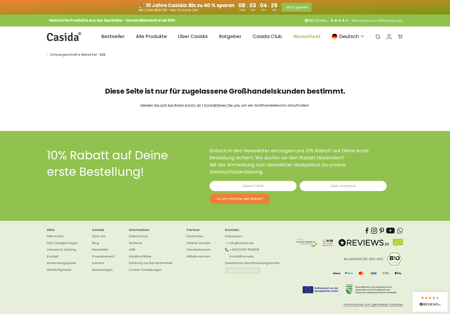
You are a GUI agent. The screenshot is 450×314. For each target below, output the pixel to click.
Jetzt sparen (296, 7)
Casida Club (267, 36)
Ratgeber (230, 36)
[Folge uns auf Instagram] (374, 231)
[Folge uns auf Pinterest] (381, 231)
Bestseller (113, 36)
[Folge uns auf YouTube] (390, 231)
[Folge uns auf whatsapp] (400, 231)
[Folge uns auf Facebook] (367, 231)
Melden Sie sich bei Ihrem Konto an (171, 105)
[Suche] (378, 36)
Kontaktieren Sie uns (222, 105)
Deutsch (349, 36)
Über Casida (193, 36)
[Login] (389, 36)
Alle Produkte (151, 36)
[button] (430, 302)
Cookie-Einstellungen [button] (145, 270)
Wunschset (307, 36)
